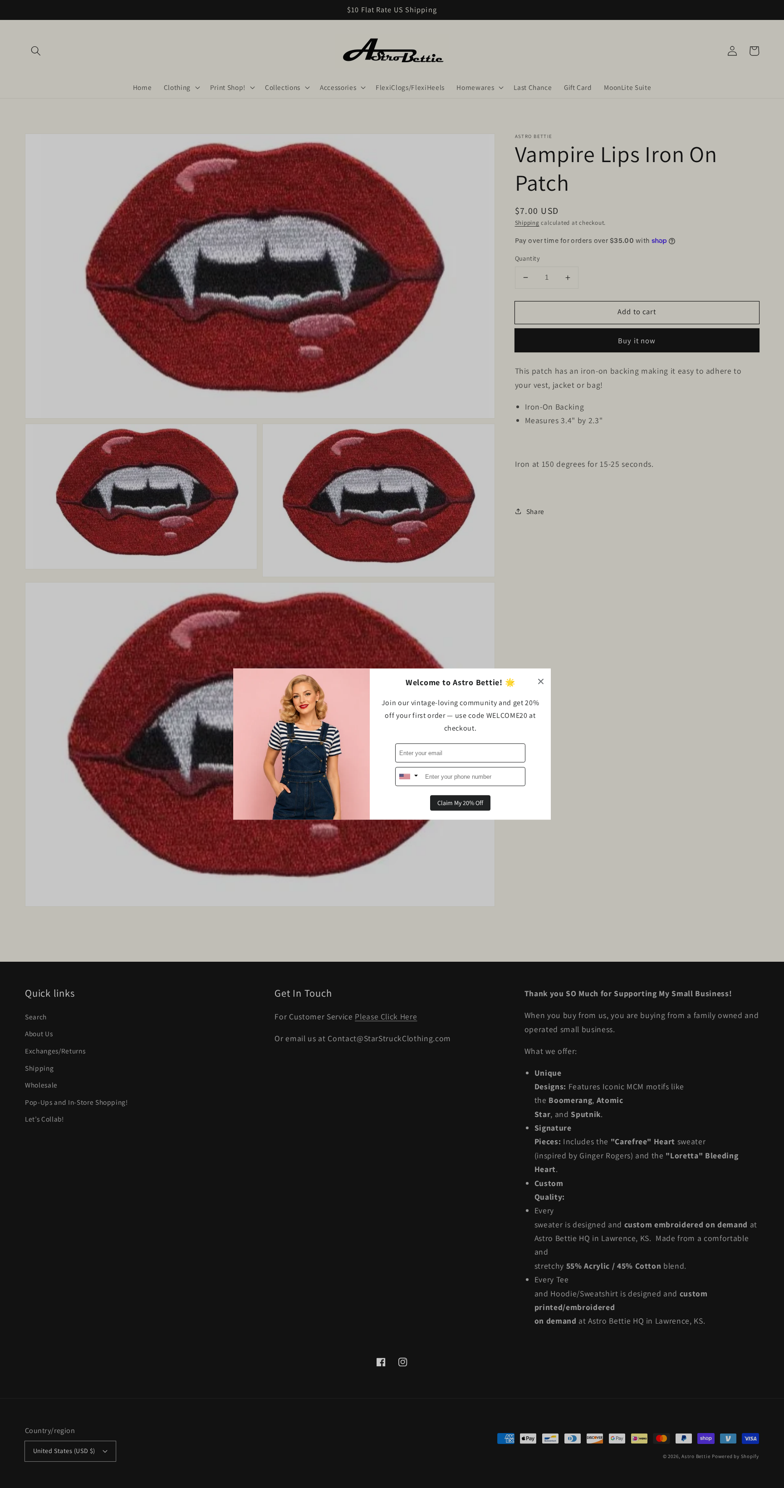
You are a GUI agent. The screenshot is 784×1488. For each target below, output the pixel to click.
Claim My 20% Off (460, 803)
